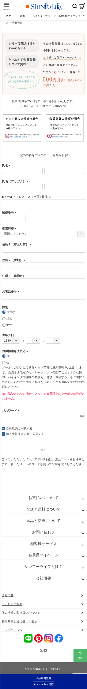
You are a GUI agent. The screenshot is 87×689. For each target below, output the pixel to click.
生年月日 (8, 335)
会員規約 (12, 428)
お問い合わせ (43, 532)
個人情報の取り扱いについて (21, 612)
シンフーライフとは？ (43, 567)
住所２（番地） (14, 260)
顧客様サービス (43, 544)
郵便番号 (10, 212)
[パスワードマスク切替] (82, 416)
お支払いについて (43, 498)
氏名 (7, 165)
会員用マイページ (43, 555)
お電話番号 (11, 291)
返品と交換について (43, 521)
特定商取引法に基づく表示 (19, 621)
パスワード (11, 410)
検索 (75, 6)
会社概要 (43, 578)
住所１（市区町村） (17, 244)
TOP (7, 22)
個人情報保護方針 (18, 434)
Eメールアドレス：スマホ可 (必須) (27, 196)
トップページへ (12, 630)
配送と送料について (43, 509)
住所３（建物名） (14, 275)
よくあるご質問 (12, 604)
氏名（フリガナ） (16, 181)
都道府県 (10, 228)
